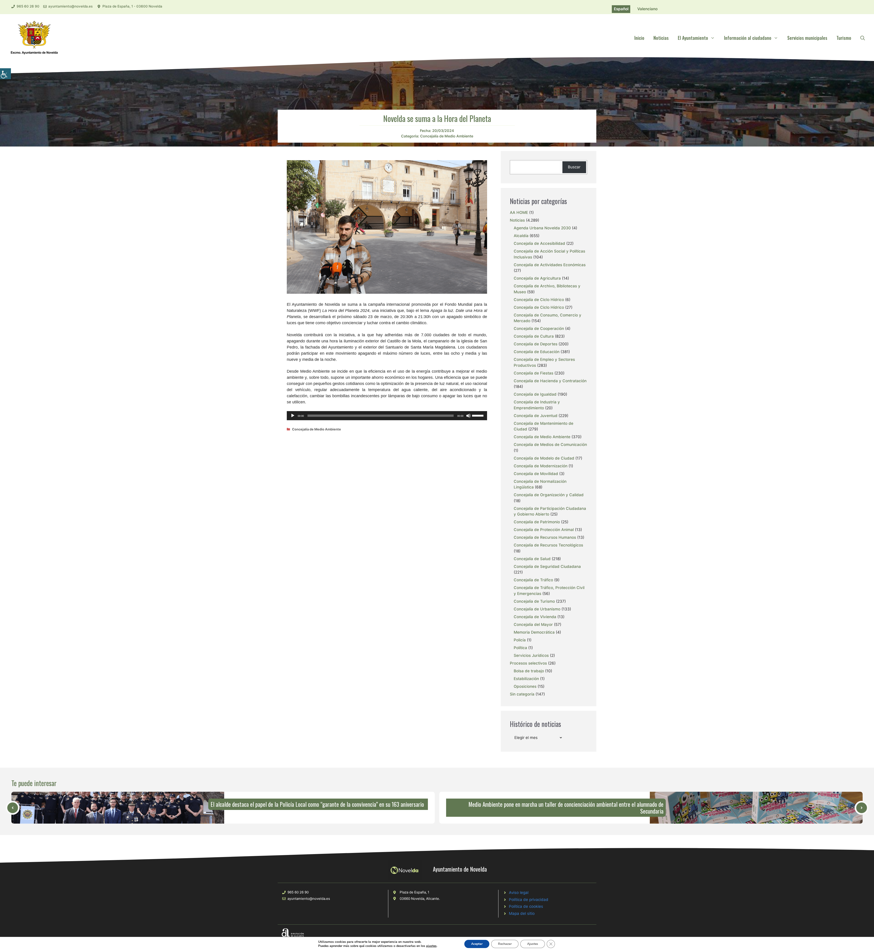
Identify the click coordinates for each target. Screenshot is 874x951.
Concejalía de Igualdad (535, 394)
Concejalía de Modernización (540, 466)
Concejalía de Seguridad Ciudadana (547, 566)
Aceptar (477, 944)
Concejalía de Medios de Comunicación (550, 444)
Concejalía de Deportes (535, 344)
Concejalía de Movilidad (536, 473)
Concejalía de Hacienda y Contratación (550, 381)
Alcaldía (521, 235)
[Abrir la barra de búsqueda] (862, 38)
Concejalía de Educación (536, 351)
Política (520, 647)
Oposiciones (525, 686)
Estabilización (526, 678)
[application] (387, 415)
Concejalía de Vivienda (535, 617)
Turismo (843, 37)
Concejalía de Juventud (535, 415)
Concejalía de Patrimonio (537, 522)
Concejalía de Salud (532, 558)
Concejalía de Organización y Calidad (549, 495)
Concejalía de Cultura (534, 336)
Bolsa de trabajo (529, 671)
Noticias (661, 37)
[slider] (478, 415)
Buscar (574, 167)
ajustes (431, 946)
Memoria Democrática (534, 632)
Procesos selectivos (528, 663)
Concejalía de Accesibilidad (539, 243)
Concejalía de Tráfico (533, 580)
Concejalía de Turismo (534, 601)
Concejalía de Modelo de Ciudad (544, 458)
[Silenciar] (468, 415)
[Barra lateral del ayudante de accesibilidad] (5, 73)
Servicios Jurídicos (531, 655)
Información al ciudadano (747, 37)
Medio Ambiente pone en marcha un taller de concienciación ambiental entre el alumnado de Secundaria (565, 807)
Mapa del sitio (522, 913)
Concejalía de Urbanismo (537, 609)
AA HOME (519, 212)
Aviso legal (518, 892)
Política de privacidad (528, 899)
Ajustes (532, 944)
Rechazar (505, 944)
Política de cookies (526, 906)
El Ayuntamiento (693, 37)
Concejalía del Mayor (533, 624)
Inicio (639, 37)
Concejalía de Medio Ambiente (446, 136)
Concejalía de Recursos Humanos (545, 537)
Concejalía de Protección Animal (544, 529)
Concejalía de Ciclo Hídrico (539, 299)
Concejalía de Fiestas (533, 373)
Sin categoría (522, 694)
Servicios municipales (807, 37)
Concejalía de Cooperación (539, 328)
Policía (520, 640)
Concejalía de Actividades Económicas (550, 265)
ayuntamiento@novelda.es (70, 6)
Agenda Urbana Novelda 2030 (542, 228)
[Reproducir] (292, 415)
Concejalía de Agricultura (537, 278)
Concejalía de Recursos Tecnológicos (548, 545)
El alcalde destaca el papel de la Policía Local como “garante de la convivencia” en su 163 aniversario (317, 804)
